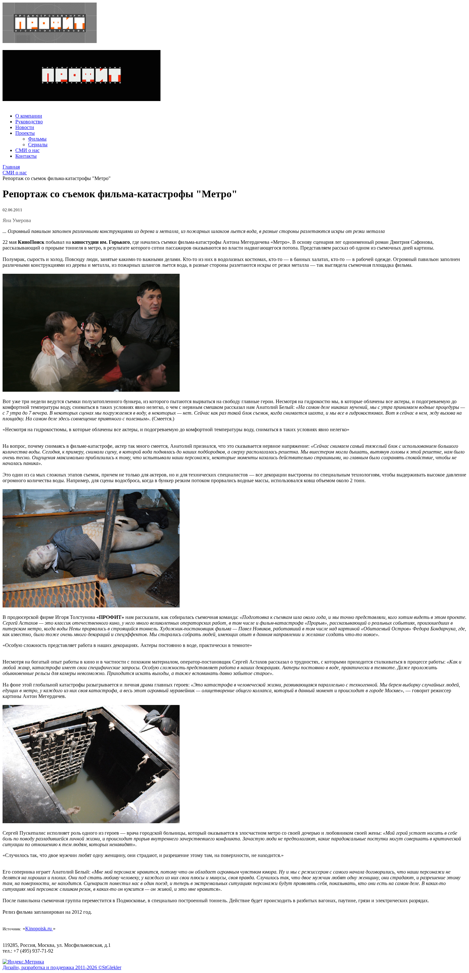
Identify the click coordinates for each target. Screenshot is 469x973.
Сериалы (38, 144)
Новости (24, 127)
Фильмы (37, 139)
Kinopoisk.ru (39, 928)
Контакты (26, 156)
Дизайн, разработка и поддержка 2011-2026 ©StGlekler (62, 967)
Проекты (25, 133)
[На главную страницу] (234, 23)
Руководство (29, 121)
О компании (28, 116)
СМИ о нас (27, 150)
